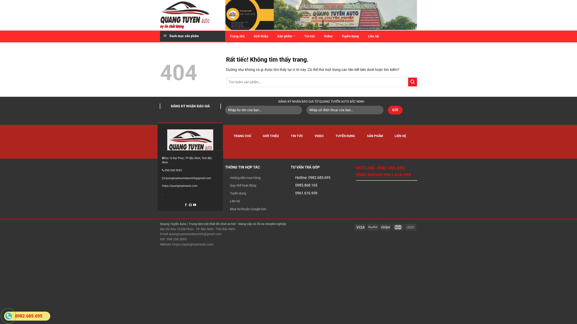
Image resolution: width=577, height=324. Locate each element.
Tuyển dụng (350, 36)
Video (328, 36)
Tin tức (309, 36)
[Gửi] (412, 82)
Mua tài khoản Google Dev (248, 209)
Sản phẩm (284, 36)
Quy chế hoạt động (243, 185)
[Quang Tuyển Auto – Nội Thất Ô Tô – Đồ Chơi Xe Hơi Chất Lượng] (189, 15)
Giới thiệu (261, 36)
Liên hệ (373, 36)
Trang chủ (237, 36)
